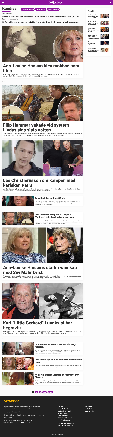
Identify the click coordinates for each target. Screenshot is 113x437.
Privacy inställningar (56, 435)
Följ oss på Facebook (66, 423)
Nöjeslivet (4, 13)
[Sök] (110, 2)
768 (44, 392)
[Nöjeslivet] (56, 2)
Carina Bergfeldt (53, 9)
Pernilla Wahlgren (28, 9)
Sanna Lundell (40, 9)
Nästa (50, 392)
